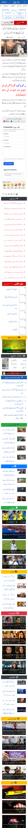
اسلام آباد (22, 364)
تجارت (12, 572)
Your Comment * (7, 146)
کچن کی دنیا (15, 330)
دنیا (13, 466)
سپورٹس (12, 508)
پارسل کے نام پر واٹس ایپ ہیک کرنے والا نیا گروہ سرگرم (9, 695)
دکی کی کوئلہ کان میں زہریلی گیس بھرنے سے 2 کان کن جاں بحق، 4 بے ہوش (9, 452)
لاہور (24, 361)
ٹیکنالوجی (12, 677)
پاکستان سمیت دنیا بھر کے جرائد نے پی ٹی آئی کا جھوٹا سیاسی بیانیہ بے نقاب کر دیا (9, 433)
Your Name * (6, 133)
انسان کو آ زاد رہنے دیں (12, 289)
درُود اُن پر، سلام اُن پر (12, 314)
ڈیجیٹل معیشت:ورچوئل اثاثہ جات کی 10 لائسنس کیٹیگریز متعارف (12, 384)
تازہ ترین (19, 6)
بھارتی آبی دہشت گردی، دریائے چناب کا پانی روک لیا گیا (9, 461)
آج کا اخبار (12, 6)
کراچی (23, 368)
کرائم (12, 782)
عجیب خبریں (12, 719)
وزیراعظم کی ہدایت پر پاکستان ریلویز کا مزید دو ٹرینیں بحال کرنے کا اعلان (9, 580)
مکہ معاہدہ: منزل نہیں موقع (11, 297)
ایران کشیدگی (8, 13)
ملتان (14, 368)
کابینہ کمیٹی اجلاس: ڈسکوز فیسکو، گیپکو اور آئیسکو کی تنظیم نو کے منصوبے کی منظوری (9, 589)
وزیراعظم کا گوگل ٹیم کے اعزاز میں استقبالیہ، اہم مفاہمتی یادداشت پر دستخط (9, 686)
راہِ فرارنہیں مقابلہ (12, 322)
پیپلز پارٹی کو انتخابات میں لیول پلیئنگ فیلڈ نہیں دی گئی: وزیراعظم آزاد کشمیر (9, 442)
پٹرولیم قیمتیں (8, 17)
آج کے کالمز (5, 6)
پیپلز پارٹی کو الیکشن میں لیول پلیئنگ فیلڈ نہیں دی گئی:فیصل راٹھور (13, 409)
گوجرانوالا (13, 364)
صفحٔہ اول (25, 6)
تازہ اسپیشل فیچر (13, 337)
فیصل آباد (13, 361)
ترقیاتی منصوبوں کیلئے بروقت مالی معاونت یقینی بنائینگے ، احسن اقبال (13, 416)
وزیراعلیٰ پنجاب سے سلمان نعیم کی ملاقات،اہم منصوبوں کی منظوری (14, 402)
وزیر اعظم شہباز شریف (19, 13)
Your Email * (6, 140)
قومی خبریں (12, 425)
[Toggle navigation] (25, 2)
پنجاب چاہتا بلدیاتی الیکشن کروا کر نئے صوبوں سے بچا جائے (12, 391)
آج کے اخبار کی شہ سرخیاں (12, 377)
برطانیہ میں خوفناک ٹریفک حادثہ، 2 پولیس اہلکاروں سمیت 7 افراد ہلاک (9, 484)
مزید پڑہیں (12, 198)
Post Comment (8, 163)
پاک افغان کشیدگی (20, 17)
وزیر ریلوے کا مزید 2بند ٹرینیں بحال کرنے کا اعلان (12, 397)
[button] (4, 346)
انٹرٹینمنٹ (12, 613)
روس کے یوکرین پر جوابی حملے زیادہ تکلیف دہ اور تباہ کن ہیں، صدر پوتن (9, 502)
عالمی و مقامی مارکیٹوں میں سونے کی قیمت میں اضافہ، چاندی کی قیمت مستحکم (9, 608)
